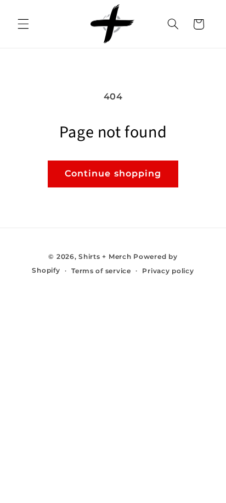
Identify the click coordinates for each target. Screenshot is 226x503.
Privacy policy (168, 271)
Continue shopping (113, 173)
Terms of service (101, 271)
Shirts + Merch (104, 257)
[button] (23, 24)
